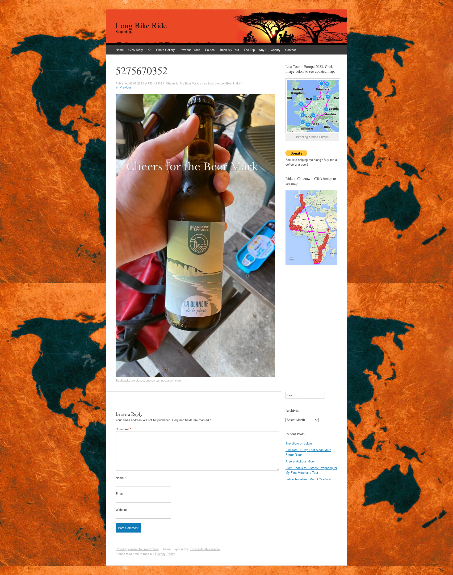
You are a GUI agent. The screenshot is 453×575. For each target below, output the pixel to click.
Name (121, 477)
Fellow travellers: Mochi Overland (308, 479)
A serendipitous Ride (299, 461)
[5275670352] (195, 376)
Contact (290, 49)
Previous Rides (190, 49)
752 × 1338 (155, 83)
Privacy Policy (165, 553)
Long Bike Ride (141, 25)
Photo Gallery (165, 49)
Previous (124, 87)
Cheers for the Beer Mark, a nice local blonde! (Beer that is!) (204, 83)
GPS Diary (135, 49)
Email (121, 493)
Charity (276, 49)
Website (121, 509)
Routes (210, 49)
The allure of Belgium (300, 443)
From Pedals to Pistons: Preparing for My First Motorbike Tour (311, 470)
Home (120, 49)
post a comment (171, 380)
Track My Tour (229, 49)
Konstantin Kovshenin (205, 549)
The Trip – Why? (255, 49)
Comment (123, 429)
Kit (149, 49)
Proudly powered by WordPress (137, 549)
